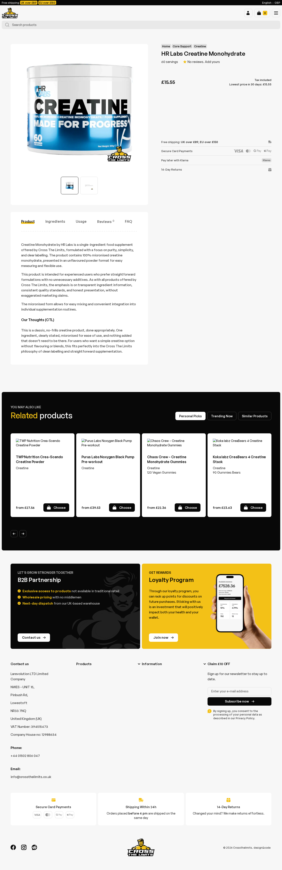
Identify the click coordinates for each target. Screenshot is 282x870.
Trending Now (222, 416)
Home (166, 46)
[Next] (22, 533)
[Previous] (14, 533)
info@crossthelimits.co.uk (31, 777)
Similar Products (255, 416)
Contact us (31, 637)
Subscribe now (237, 701)
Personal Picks (190, 416)
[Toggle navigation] (276, 13)
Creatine (200, 46)
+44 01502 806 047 (25, 756)
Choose (60, 507)
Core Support (182, 46)
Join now (160, 637)
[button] (248, 13)
